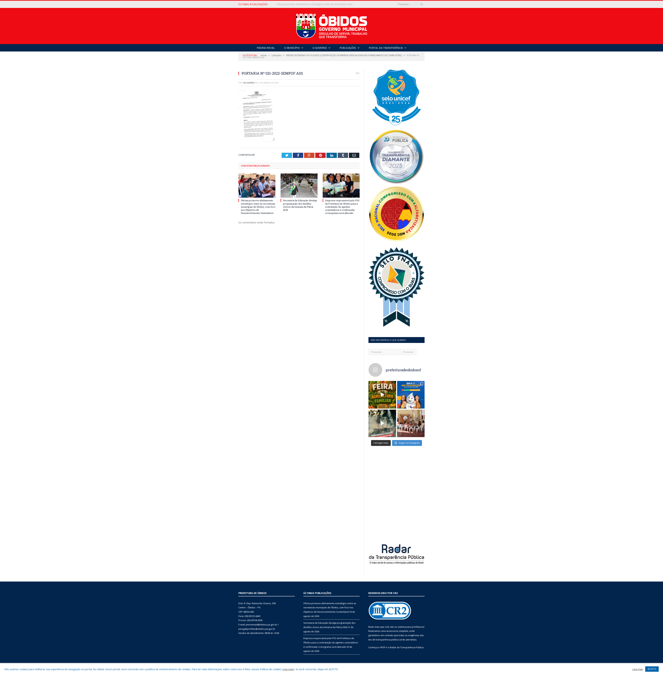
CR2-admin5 (248, 82)
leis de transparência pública (383, 639)
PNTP (383, 647)
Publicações (348, 47)
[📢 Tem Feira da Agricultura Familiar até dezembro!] (382, 395)
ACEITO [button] (652, 669)
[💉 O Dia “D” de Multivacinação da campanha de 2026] (411, 395)
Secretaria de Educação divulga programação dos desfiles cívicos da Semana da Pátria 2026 (316, 4)
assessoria (392, 630)
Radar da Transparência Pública (407, 647)
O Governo (320, 47)
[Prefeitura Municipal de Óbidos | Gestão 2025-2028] (332, 25)
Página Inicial (266, 47)
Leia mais (288, 669)
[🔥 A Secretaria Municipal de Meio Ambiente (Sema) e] (382, 423)
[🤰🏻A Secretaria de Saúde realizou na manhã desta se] (411, 423)
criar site (389, 626)
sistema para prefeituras (411, 626)
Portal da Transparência (386, 47)
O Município (292, 47)
